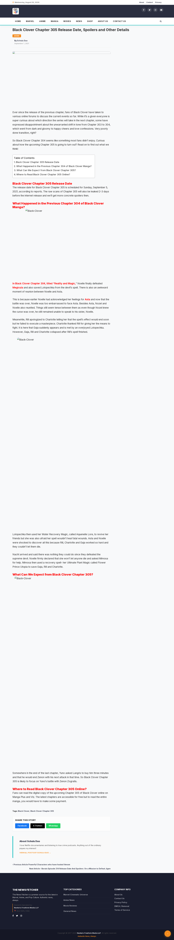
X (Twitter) (37, 826)
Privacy (158, 2)
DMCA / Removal (121, 906)
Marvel (30, 21)
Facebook (22, 826)
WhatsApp (53, 826)
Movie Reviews (70, 906)
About (141, 2)
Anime (42, 21)
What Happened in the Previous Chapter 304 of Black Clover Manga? (54, 166)
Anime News (69, 900)
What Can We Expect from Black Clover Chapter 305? (46, 170)
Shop (90, 21)
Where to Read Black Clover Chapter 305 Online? (43, 174)
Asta (87, 299)
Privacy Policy (120, 902)
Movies (67, 21)
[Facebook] (144, 10)
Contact (149, 2)
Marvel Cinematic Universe (75, 895)
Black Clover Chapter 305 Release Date (37, 162)
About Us (103, 21)
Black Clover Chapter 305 (42, 811)
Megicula (17, 287)
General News (69, 911)
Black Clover (23, 811)
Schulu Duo (22, 40)
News (79, 21)
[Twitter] (149, 10)
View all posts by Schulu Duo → (35, 853)
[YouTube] (161, 10)
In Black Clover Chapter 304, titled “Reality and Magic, (44, 283)
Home (18, 21)
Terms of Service (122, 910)
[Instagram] (155, 10)
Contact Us (119, 21)
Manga (54, 21)
